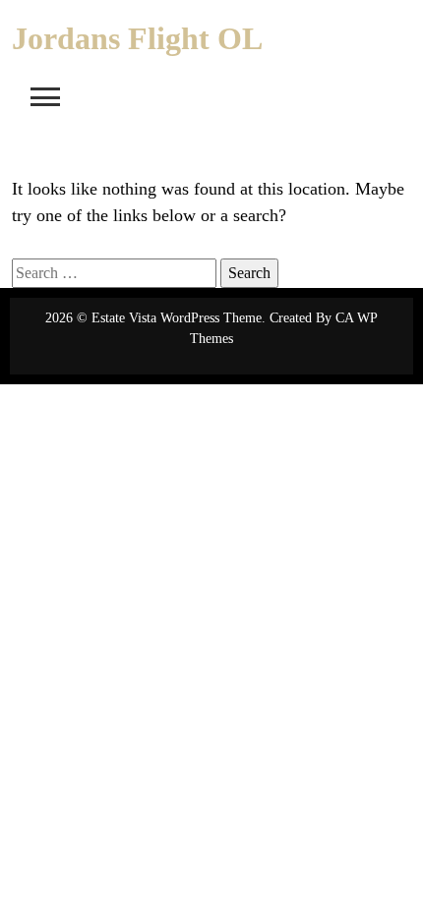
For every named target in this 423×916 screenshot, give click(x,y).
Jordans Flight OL (137, 38)
